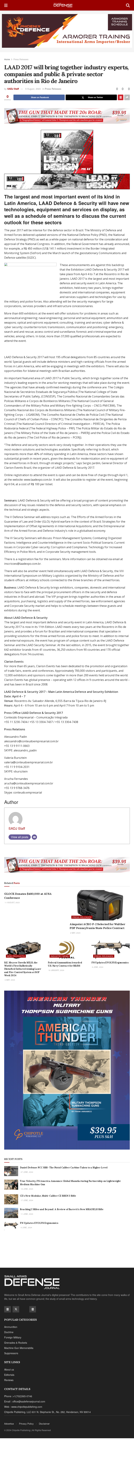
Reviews (8, 1380)
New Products (16, 956)
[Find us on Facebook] (7, 1309)
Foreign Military (12, 1337)
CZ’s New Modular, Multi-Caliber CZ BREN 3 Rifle (48, 1195)
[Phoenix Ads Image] (67, 30)
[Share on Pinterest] (120, 97)
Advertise (9, 1423)
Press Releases (20, 59)
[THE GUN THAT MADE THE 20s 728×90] (67, 115)
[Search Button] (128, 5)
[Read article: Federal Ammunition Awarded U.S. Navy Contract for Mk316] (67, 949)
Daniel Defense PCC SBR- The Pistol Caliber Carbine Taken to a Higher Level (63, 1167)
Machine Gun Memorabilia (18, 1348)
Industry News (60, 956)
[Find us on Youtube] (24, 1309)
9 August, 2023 (33, 88)
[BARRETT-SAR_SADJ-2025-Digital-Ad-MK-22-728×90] (67, 181)
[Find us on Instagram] (32, 1309)
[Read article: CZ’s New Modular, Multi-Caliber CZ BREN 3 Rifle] (11, 1199)
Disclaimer (44, 1423)
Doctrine (8, 1332)
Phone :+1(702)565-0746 (18, 1396)
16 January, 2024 (56, 970)
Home (7, 59)
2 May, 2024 (75, 933)
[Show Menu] (6, 5)
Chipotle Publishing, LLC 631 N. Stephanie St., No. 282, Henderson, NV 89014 (47, 1412)
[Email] (34, 837)
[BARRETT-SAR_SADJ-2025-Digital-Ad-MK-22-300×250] (67, 151)
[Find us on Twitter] (16, 1309)
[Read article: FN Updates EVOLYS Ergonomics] (110, 949)
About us (9, 1369)
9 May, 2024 (9, 980)
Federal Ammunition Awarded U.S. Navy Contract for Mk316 (65, 964)
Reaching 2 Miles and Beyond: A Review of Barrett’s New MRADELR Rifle (61, 1209)
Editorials (9, 1374)
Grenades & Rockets (15, 1342)
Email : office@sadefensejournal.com (24, 1401)
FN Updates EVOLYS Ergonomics (110, 962)
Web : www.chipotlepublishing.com (23, 1406)
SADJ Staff (13, 88)
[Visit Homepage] (67, 5)
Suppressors (11, 1353)
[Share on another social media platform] (127, 97)
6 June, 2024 (97, 967)
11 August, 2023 (12, 902)
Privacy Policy (26, 1423)
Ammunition (10, 1327)
